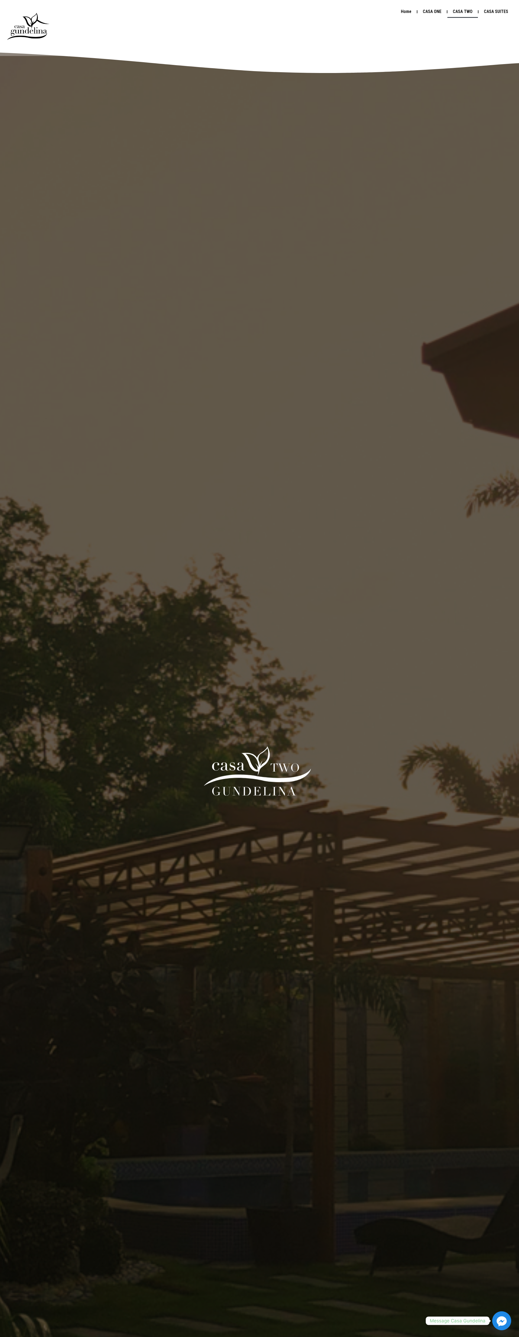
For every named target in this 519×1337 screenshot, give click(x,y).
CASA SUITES (496, 11)
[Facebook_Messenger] (501, 1320)
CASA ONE (432, 11)
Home (406, 11)
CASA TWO (463, 11)
